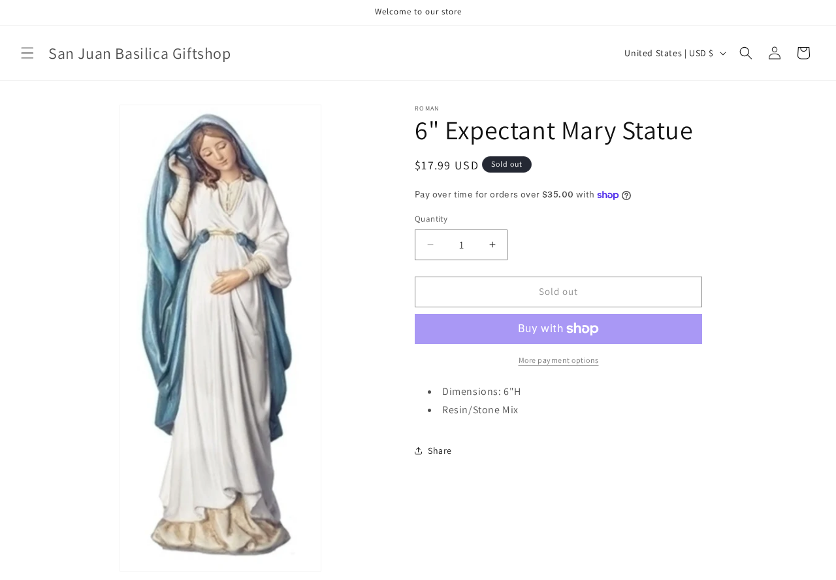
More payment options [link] (559, 360)
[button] (27, 53)
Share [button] (440, 450)
